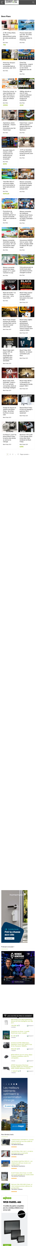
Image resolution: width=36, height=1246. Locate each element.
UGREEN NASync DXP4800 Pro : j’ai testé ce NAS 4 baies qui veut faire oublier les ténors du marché (22, 1141)
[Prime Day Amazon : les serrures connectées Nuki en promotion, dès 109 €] (10, 50)
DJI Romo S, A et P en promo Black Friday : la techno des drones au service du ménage (9, 438)
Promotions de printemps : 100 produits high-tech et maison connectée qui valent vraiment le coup (9, 216)
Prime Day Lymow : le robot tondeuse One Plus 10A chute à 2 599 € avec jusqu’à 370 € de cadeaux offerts (9, 96)
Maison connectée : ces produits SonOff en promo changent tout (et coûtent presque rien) (26, 185)
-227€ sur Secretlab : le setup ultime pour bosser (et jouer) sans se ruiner (26, 152)
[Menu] (2, 2)
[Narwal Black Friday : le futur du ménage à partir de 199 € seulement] (26, 396)
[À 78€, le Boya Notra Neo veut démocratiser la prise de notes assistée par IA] (10, 21)
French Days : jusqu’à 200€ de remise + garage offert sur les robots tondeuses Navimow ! (26, 126)
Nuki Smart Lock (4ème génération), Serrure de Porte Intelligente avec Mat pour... (22, 1021)
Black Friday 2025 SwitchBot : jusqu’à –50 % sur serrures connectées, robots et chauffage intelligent (9, 384)
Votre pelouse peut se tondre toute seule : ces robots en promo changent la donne (26, 269)
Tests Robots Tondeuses (17, 1189)
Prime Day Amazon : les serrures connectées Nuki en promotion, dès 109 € (9, 65)
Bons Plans (5, 42)
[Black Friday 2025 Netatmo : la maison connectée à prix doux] (26, 338)
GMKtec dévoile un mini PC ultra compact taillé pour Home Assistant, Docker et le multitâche (26, 96)
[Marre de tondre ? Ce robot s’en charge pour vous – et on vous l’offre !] (10, 281)
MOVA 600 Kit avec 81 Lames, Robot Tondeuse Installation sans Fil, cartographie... (21, 1056)
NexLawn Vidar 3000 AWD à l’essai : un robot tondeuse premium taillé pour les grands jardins (21, 1186)
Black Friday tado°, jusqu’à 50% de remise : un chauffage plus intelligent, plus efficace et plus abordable (9, 355)
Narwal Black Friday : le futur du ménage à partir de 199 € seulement (26, 410)
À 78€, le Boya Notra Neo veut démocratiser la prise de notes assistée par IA (9, 36)
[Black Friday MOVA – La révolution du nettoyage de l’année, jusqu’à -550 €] (26, 369)
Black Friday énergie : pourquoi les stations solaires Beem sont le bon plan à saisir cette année (9, 323)
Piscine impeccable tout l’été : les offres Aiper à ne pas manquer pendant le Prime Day (26, 36)
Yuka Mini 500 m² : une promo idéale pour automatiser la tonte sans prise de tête (9, 185)
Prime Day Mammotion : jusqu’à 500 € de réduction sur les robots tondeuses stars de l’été (26, 67)
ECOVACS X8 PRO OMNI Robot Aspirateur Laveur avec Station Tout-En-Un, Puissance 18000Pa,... (21, 1044)
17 (18, 454)
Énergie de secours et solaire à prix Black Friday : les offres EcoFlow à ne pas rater (9, 411)
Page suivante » (24, 454)
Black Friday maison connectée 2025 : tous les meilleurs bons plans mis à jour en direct (26, 296)
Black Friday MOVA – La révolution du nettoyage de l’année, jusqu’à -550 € (26, 383)
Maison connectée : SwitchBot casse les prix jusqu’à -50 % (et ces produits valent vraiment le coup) (9, 243)
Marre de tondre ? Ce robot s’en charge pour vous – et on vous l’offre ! (9, 295)
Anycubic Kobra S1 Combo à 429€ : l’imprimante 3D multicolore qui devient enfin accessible (9, 154)
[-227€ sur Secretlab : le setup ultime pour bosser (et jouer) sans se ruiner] (26, 138)
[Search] (33, 2)
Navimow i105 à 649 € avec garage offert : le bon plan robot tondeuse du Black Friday (26, 438)
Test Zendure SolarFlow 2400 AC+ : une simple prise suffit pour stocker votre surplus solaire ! (21, 1163)
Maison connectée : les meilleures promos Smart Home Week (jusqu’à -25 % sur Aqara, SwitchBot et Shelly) (26, 216)
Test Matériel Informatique (17, 1144)
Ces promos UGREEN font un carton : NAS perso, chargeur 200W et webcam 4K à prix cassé (26, 243)
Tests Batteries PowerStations (18, 1166)
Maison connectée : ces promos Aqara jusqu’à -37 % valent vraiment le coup (9, 270)
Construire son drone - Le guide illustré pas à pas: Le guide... (20, 1032)
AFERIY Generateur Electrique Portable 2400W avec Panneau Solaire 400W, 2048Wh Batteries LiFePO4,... (22, 1066)
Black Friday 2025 (24, 302)
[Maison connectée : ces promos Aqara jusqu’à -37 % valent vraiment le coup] (10, 255)
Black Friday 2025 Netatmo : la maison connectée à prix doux (26, 352)
